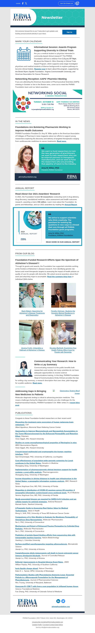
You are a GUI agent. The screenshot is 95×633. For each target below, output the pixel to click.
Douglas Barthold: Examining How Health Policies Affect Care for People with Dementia (63, 350)
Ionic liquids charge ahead (26, 568)
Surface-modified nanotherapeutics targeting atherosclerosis (41, 544)
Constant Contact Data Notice (53, 625)
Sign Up (69, 32)
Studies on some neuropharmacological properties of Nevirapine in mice (46, 443)
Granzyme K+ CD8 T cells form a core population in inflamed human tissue (46, 586)
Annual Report (71, 205)
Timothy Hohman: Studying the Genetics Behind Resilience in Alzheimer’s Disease (63, 313)
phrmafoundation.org (61, 607)
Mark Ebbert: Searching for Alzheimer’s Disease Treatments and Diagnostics (32, 313)
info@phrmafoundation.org (50, 627)
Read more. (61, 141)
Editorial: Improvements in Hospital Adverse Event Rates (39, 562)
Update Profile (37, 625)
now (43, 69)
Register (37, 69)
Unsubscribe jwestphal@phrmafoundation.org (47, 622)
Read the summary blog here (59, 277)
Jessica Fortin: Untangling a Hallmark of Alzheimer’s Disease (32, 349)
